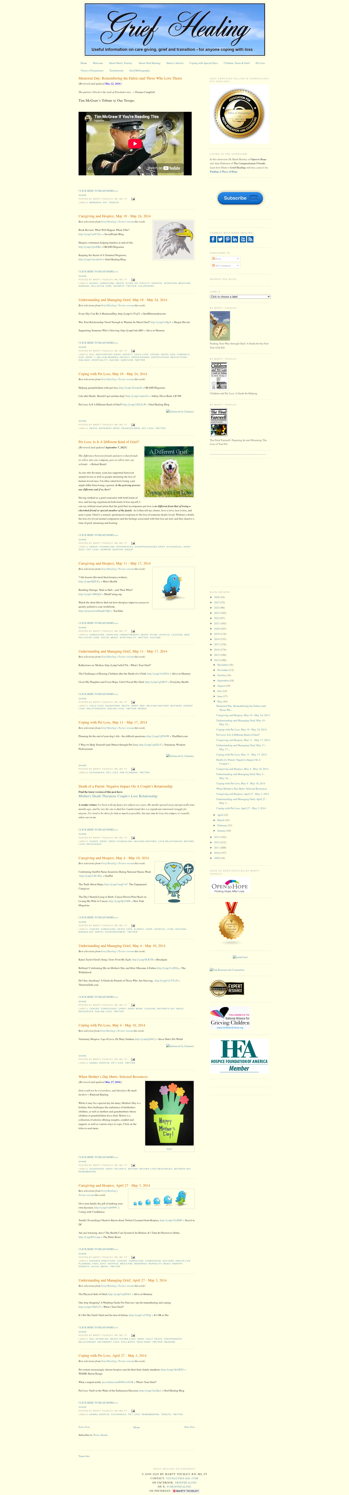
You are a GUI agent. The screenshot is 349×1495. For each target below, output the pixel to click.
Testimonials (116, 70)
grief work (135, 1008)
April (220, 815)
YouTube (155, 637)
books (93, 283)
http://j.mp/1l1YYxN (166, 980)
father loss (127, 1339)
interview (170, 283)
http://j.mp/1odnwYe (137, 396)
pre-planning (129, 772)
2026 (217, 597)
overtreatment (115, 932)
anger (93, 547)
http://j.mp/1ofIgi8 (161, 322)
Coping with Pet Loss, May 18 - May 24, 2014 (113, 373)
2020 (217, 628)
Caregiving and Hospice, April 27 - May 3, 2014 (114, 1185)
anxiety (127, 354)
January (221, 830)
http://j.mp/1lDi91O (90, 1307)
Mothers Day (182, 1169)
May (220, 701)
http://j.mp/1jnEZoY (150, 744)
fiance (93, 841)
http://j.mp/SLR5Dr (143, 959)
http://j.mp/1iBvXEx (90, 876)
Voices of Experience (92, 70)
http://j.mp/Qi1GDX (119, 901)
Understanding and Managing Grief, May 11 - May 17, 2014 (123, 651)
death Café (124, 929)
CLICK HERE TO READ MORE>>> (98, 190)
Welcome (98, 63)
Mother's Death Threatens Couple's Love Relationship (118, 795)
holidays (120, 1169)
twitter (131, 286)
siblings (84, 360)
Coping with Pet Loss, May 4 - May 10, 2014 (112, 1025)
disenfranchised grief (150, 547)
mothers (176, 706)
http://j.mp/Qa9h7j (145, 1039)
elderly (139, 929)
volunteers (146, 286)
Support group (122, 549)
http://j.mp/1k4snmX (131, 387)
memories (140, 1264)
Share (83, 195)
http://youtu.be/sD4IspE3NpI (94, 611)
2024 (217, 607)
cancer (94, 929)
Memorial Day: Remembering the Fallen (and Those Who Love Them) (130, 78)
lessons (177, 635)
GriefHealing (186, 1482)
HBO (142, 706)
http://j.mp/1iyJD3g (168, 968)
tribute (114, 202)
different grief (109, 428)
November (223, 670)
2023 (217, 613)
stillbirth (128, 1342)
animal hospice (99, 1063)
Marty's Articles (175, 63)
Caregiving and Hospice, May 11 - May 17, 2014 (115, 563)
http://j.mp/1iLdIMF (171, 1220)
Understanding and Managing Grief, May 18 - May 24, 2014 (123, 299)
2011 (217, 847)
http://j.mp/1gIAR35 (156, 682)
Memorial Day (98, 202)
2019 (217, 634)
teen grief (144, 1342)
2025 (217, 602)
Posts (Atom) (100, 1435)
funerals (183, 354)
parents (84, 1266)
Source (169, 1148)
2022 (217, 618)
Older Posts (189, 1426)
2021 (217, 623)
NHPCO (99, 932)
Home (84, 63)
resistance (94, 844)
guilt (82, 549)
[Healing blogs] (231, 944)
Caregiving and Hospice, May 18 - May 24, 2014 (115, 215)
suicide (114, 360)
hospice (156, 283)
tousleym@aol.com (182, 1478)
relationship (87, 1342)
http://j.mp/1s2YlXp (140, 1315)
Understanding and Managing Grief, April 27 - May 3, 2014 (123, 1280)
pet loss (148, 428)
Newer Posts (84, 1426)
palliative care (101, 286)
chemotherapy (129, 635)
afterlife (102, 1339)
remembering (87, 1172)
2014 (217, 660)
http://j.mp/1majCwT (116, 884)
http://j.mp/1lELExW (134, 404)
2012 (217, 842)
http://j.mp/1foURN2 (172, 1369)
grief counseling (120, 841)
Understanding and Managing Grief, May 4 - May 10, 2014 (122, 945)
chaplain (112, 635)
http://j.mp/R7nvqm (90, 1237)
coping (154, 354)
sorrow (105, 549)
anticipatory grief (108, 354)
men (186, 635)
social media (109, 637)
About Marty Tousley (120, 63)
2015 (217, 655)
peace (158, 1339)
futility (145, 283)
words (142, 708)
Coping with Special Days (203, 63)
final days (99, 1264)
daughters (112, 706)
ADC (91, 1339)
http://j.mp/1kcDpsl (150, 1390)
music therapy (173, 1264)
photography (173, 1339)
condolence (109, 1008)
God (81, 357)
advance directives (102, 1261)
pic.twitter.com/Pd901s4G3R (118, 1382)
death (120, 283)
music (180, 1008)
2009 (217, 858)
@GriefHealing (179, 1486)
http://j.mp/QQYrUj (89, 581)
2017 (217, 644)
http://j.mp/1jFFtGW (158, 736)
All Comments (223, 265)
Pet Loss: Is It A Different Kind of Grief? (109, 441)
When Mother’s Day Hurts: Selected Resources (113, 1076)
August (221, 685)
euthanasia (174, 547)
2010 (217, 853)
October (222, 675)
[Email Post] (132, 199)
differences (124, 547)
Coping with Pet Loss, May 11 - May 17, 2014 (113, 722)
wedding (169, 1342)
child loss (141, 354)
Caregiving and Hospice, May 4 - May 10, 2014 (114, 857)
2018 (217, 639)
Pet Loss (260, 63)
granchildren (130, 428)
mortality (155, 1264)
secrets (118, 286)
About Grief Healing (149, 63)
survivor (127, 360)
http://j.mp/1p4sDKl (90, 247)
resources (86, 1011)
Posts (218, 259)
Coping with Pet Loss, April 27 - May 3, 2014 (112, 1355)
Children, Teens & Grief (237, 63)
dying (129, 283)
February (222, 825)
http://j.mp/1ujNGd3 (119, 1294)
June (220, 696)
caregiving (107, 283)
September (223, 680)
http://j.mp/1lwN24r (158, 673)
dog (173, 354)
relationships (96, 708)
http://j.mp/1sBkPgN (90, 594)
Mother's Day (166, 1008)
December (223, 664)
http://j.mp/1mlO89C (106, 1207)
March (221, 820)
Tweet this (84, 1456)
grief (89, 357)
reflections (178, 357)
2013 (217, 837)
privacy (125, 357)
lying (170, 929)
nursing (84, 286)
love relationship (170, 841)
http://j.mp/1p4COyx (90, 234)
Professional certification (150, 357)
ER (136, 283)
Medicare (184, 283)
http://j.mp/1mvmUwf (90, 259)
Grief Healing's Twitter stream (117, 221)
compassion (153, 1261)
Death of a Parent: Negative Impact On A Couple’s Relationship (125, 786)
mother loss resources (156, 1169)
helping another (157, 706)
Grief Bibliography (139, 70)
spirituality (99, 360)
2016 (217, 649)
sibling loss (115, 708)
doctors (168, 1261)
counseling (107, 547)
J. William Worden (106, 357)
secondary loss (108, 1342)
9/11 (91, 354)
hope (149, 929)
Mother (133, 1169)
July (220, 691)
